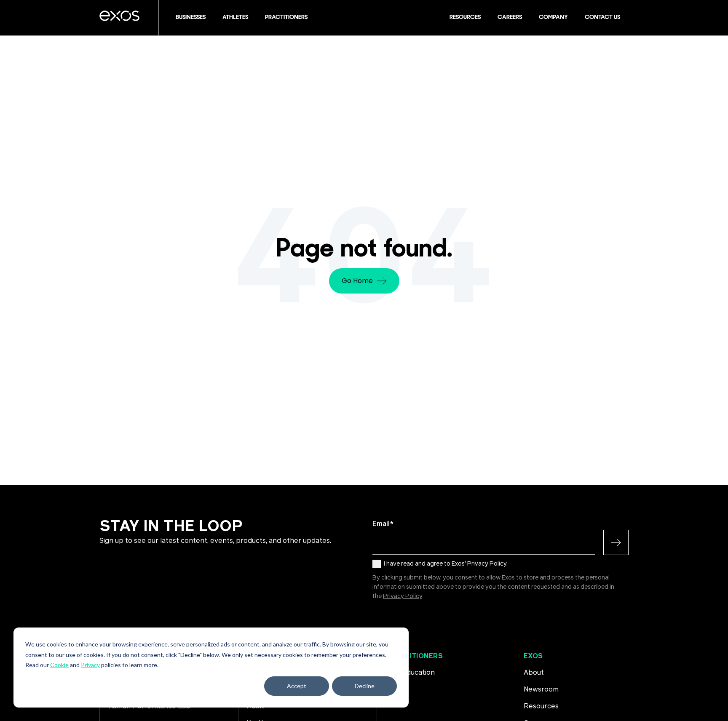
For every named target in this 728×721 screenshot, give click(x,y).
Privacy (90, 664)
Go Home (357, 281)
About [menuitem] (534, 672)
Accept (296, 685)
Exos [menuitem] (533, 656)
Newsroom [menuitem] (541, 689)
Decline (365, 685)
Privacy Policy (402, 596)
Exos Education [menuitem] (410, 672)
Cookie (59, 664)
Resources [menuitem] (541, 706)
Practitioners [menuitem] (414, 656)
